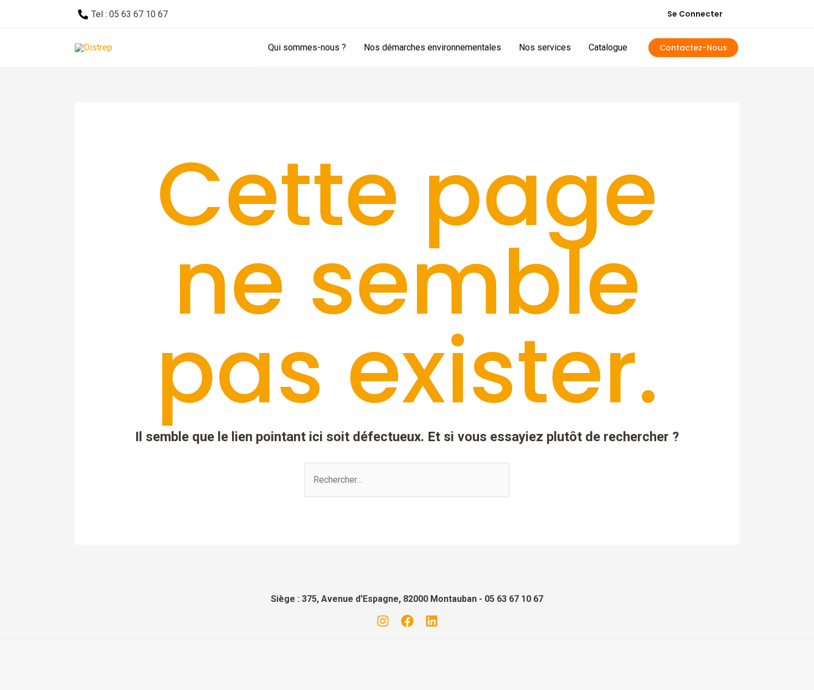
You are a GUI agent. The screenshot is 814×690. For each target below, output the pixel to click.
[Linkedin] (431, 621)
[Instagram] (383, 621)
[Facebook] (407, 621)
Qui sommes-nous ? (307, 47)
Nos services (545, 47)
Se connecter (695, 13)
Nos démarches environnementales (432, 47)
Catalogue (608, 47)
